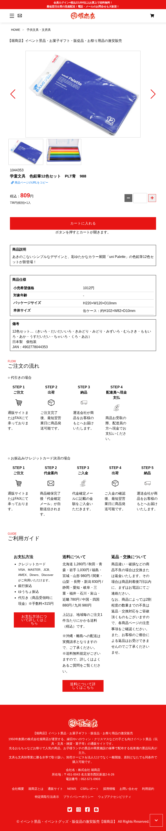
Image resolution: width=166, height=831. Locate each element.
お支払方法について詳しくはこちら (34, 620)
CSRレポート (89, 788)
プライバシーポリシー (78, 796)
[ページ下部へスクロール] (156, 820)
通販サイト (55, 788)
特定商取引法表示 (47, 796)
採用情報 (109, 788)
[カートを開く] (152, 16)
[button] (13, 94)
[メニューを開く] (11, 15)
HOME (15, 29)
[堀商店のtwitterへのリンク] (69, 810)
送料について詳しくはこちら (83, 685)
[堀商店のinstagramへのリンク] (78, 810)
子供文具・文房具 (39, 29)
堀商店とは (35, 788)
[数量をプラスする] (152, 198)
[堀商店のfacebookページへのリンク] (87, 810)
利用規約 (148, 788)
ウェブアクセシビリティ (114, 796)
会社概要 (18, 788)
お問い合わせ (129, 788)
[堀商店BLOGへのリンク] (96, 810)
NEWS (71, 788)
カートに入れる (83, 223)
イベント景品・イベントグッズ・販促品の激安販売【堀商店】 (68, 821)
